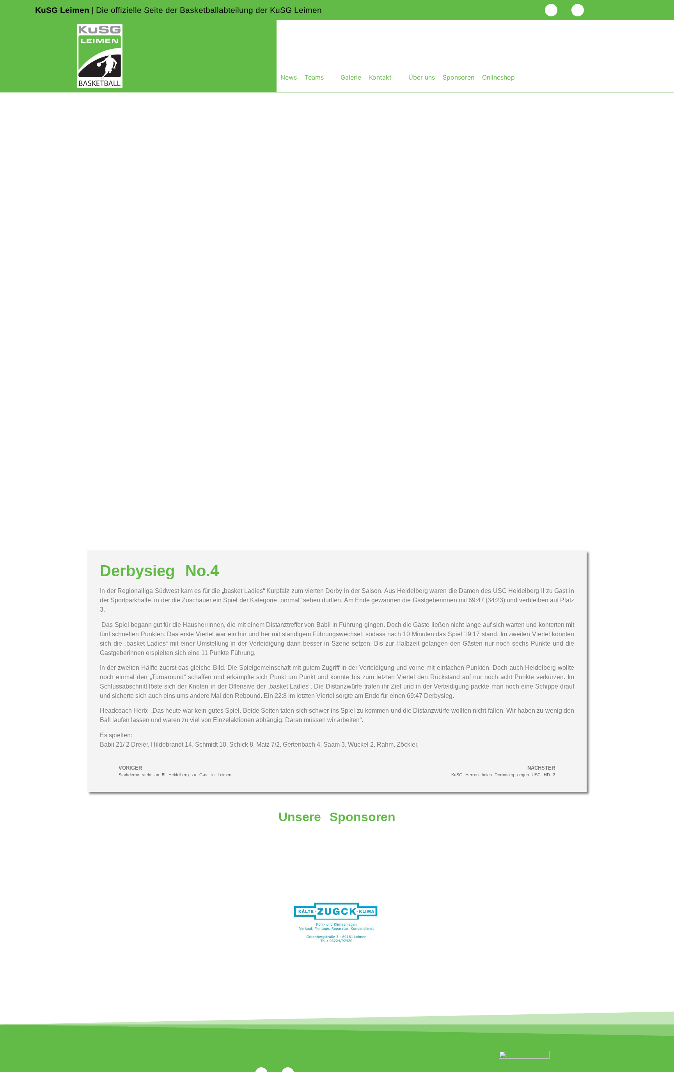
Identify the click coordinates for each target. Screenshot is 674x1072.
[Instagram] (551, 10)
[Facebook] (577, 10)
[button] (319, 77)
